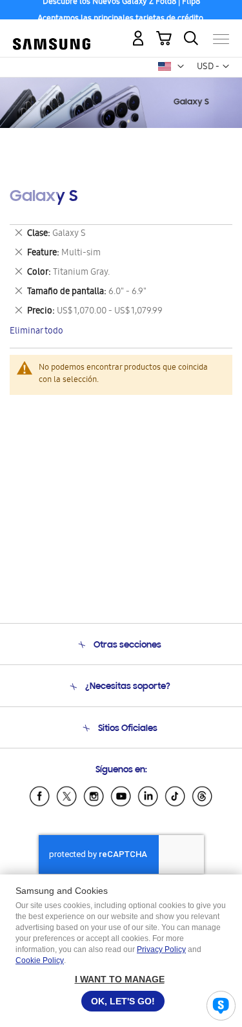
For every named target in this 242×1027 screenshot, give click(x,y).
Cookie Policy (39, 960)
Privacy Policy (161, 949)
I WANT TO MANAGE (120, 979)
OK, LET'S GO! (123, 1001)
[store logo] (51, 33)
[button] (180, 66)
